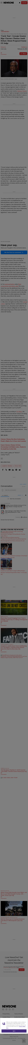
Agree (14, 1031)
